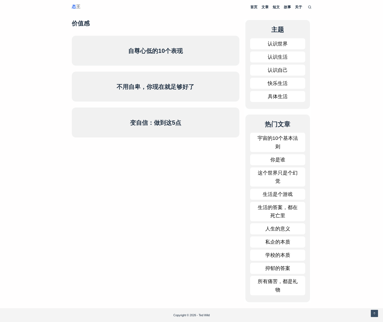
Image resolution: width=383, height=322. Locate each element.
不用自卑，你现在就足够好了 (155, 86)
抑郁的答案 (277, 268)
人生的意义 (277, 228)
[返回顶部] (374, 313)
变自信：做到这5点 (155, 122)
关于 (298, 7)
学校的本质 (277, 255)
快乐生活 (278, 83)
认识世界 (278, 43)
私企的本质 (277, 242)
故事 (287, 7)
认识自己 (278, 70)
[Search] (309, 7)
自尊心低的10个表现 (155, 50)
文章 (265, 7)
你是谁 (277, 159)
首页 (254, 7)
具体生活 (278, 96)
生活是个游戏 (278, 194)
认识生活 (278, 57)
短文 (276, 7)
